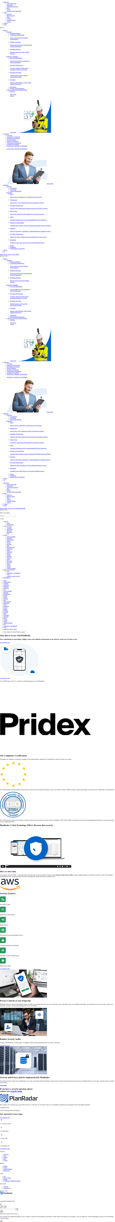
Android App (6, 1188)
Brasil (8, 523)
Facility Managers (11, 140)
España (9, 541)
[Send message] (17, 1209)
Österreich (9, 552)
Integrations (13, 87)
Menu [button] (17, 254)
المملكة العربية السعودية (13, 573)
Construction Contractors (13, 137)
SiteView (13, 112)
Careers (9, 18)
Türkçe (9, 567)
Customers (6, 134)
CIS (8, 533)
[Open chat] (1, 1211)
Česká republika (11, 536)
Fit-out (12, 245)
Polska (8, 555)
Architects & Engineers (13, 144)
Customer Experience (12, 6)
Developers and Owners (13, 138)
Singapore (9, 532)
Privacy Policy (7, 1178)
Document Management (19, 67)
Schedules (20, 82)
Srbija (8, 559)
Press (8, 17)
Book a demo (3, 254)
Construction (13, 188)
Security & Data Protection (14, 11)
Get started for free (5, 642)
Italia (8, 546)
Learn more (3, 1085)
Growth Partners (11, 20)
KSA (8, 571)
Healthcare (13, 247)
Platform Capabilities (12, 56)
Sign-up (9, 254)
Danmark (9, 538)
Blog (8, 8)
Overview (9, 135)
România (9, 556)
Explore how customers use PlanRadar (30, 164)
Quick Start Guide (11, 3)
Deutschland (10, 539)
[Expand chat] (1, 1207)
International (6, 577)
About (5, 12)
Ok (1, 1221)
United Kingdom (11, 568)
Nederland (9, 549)
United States (10, 524)
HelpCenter (10, 5)
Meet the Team (11, 15)
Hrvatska (9, 544)
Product (5, 30)
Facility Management (15, 191)
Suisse (8, 564)
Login (5, 24)
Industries (6, 185)
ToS (4, 1176)
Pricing (5, 250)
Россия (9, 553)
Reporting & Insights (18, 75)
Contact (9, 21)
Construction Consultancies (14, 143)
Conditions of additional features (12, 1181)
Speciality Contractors (12, 141)
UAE (8, 574)
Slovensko (9, 561)
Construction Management (19, 37)
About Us (9, 14)
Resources (6, 2)
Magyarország (10, 547)
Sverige (9, 565)
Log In (14, 254)
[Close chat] (5, 1207)
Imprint (5, 1179)
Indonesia (9, 530)
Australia (9, 527)
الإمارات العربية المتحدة (13, 576)
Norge (8, 550)
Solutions (9, 32)
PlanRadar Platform (15, 33)
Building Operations (21, 44)
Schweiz (9, 558)
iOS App (5, 1186)
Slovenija (9, 562)
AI (4, 251)
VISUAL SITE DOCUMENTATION (17, 90)
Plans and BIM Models (20, 60)
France (8, 543)
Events (8, 9)
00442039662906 (20, 508)
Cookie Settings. (4, 1218)
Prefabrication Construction (17, 248)
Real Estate (13, 189)
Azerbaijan (10, 529)
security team (16, 1091)
